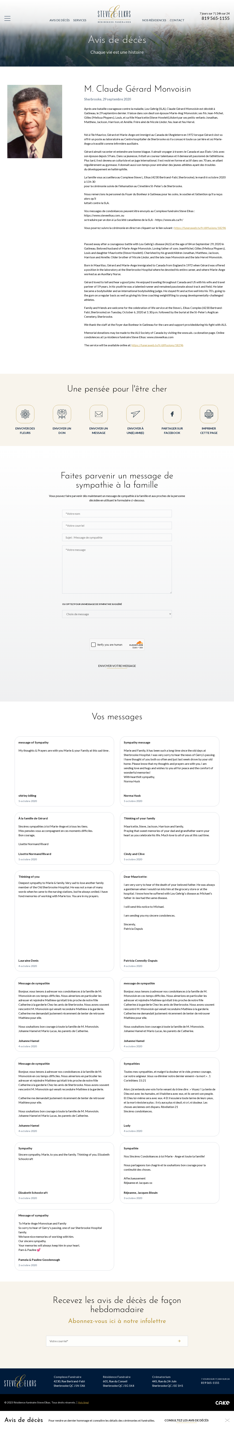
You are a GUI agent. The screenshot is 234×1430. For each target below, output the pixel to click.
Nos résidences (154, 20)
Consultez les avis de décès (187, 1420)
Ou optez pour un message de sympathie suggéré (92, 604)
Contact (177, 20)
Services (79, 20)
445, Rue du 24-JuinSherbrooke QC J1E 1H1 (167, 1383)
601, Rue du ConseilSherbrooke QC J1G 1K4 (118, 1383)
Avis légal (83, 1402)
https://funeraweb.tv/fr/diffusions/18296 (200, 228)
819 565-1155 (216, 18)
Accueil (104, 7)
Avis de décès (60, 20)
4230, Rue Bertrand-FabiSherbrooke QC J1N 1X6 (69, 1383)
